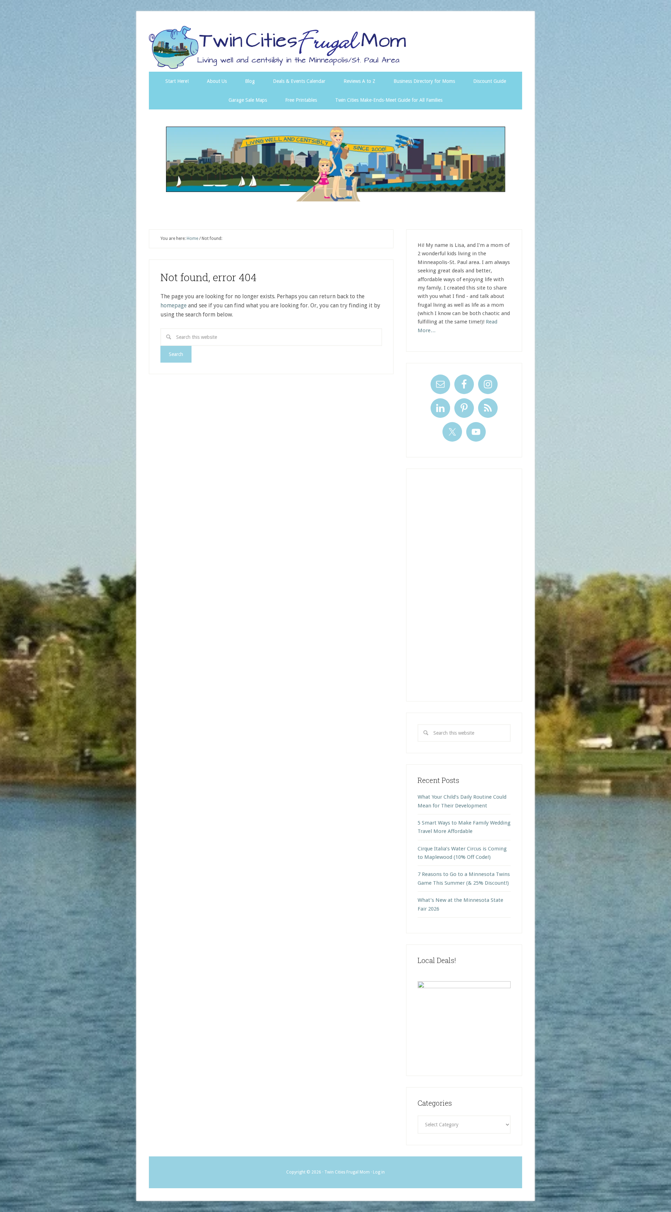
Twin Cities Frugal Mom (335, 163)
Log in (379, 1172)
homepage (173, 305)
